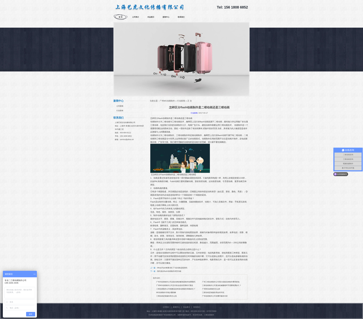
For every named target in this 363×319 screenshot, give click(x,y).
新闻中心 (166, 17)
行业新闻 (119, 111)
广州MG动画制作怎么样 (211, 289)
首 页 (121, 17)
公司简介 (135, 17)
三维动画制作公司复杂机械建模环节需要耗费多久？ (221, 285)
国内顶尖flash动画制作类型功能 (169, 271)
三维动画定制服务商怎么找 (166, 296)
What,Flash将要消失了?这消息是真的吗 (172, 268)
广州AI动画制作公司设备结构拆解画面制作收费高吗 (175, 282)
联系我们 (181, 17)
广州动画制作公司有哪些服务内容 (215, 296)
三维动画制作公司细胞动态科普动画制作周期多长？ (175, 289)
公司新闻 (119, 106)
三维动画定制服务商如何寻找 (213, 292)
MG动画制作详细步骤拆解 (166, 292)
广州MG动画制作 (167, 101)
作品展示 (150, 17)
